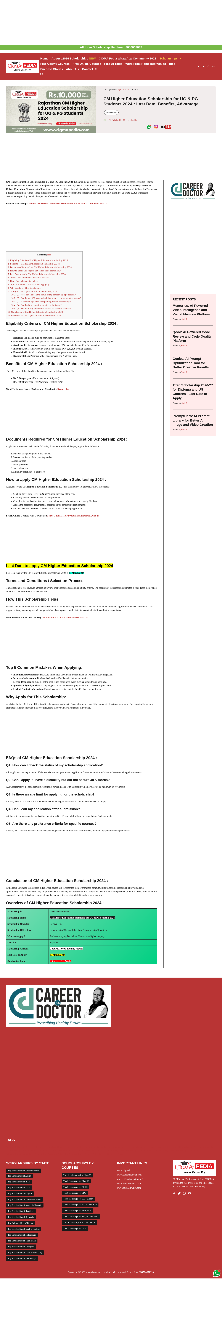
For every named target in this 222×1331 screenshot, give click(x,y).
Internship (172, 1147)
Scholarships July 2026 (163, 1150)
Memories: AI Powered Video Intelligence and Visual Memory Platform (191, 310)
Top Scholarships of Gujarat (20, 1193)
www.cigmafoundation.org (130, 1179)
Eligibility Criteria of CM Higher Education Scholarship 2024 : (38, 260)
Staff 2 (184, 403)
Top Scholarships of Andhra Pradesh (23, 1171)
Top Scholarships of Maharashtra (22, 1235)
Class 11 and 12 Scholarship (64, 1147)
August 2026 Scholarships (73, 58)
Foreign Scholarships (135, 1147)
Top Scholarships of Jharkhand (21, 1211)
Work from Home (115, 1154)
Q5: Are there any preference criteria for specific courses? (41, 308)
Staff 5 (135, 89)
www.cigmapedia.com (96, 1272)
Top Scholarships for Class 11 (77, 1175)
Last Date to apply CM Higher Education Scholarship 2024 (37, 274)
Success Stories (51, 69)
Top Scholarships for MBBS (75, 1187)
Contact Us (89, 69)
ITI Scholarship (185, 1147)
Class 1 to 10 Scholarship (38, 1147)
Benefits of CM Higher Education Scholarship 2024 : (34, 263)
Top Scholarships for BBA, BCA (77, 1210)
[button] (42, 74)
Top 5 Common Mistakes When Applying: (29, 284)
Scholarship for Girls (31, 1150)
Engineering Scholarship (111, 1147)
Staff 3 (184, 319)
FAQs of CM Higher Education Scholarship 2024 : (33, 291)
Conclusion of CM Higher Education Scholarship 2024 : (36, 312)
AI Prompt (11, 1147)
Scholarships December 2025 (82, 1150)
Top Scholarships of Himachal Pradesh (24, 1199)
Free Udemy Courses (55, 63)
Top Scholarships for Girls (77, 1154)
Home (44, 58)
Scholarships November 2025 (20, 1154)
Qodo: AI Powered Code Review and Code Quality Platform (192, 336)
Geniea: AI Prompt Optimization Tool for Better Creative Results (191, 363)
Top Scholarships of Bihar (19, 1182)
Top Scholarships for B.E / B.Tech (78, 1199)
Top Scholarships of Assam (19, 1176)
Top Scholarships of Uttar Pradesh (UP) (25, 1252)
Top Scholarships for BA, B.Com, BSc (80, 1205)
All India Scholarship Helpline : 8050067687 (111, 47)
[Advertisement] (111, 22)
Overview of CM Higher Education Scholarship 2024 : (35, 315)
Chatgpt (21, 1147)
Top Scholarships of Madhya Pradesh (24, 1229)
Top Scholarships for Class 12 (76, 1181)
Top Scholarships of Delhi (19, 1188)
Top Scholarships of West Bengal (22, 1258)
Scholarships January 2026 (138, 1150)
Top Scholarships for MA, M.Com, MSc (80, 1216)
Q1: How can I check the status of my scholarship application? (43, 294)
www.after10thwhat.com (129, 1183)
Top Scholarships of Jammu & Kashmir (25, 1205)
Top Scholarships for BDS (74, 1193)
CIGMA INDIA (146, 1272)
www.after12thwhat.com (129, 1188)
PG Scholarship (115, 120)
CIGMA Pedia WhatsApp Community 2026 (127, 58)
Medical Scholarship (203, 1147)
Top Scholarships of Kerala (20, 1223)
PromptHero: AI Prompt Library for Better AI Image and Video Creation (193, 420)
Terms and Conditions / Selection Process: (29, 277)
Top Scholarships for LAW (75, 1228)
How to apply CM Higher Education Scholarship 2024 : (35, 270)
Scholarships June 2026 (186, 1150)
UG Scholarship (130, 120)
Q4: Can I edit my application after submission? (36, 305)
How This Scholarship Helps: (23, 281)
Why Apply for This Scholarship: (24, 288)
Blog (172, 63)
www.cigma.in (124, 1170)
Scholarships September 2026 (49, 1154)
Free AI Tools (113, 63)
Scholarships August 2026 (55, 1150)
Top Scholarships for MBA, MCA (79, 1222)
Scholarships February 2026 (111, 1150)
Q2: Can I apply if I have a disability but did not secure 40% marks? (46, 298)
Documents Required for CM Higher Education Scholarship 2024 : (40, 267)
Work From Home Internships (145, 63)
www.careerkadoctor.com (129, 1174)
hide (49, 255)
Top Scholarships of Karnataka (21, 1217)
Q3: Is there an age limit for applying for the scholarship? (41, 301)
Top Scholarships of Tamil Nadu (22, 1241)
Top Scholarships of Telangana (21, 1247)
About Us (72, 69)
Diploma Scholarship (89, 1147)
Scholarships (168, 58)
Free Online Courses (87, 63)
